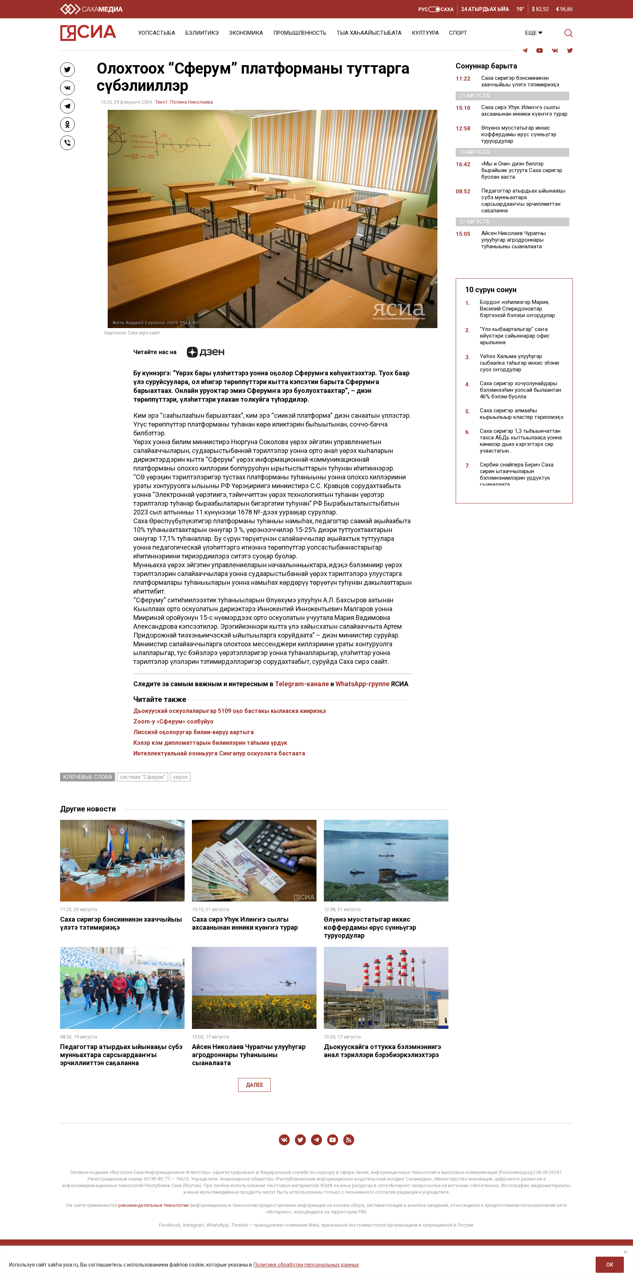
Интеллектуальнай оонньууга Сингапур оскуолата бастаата (219, 753)
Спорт (458, 33)
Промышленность (299, 33)
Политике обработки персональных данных (306, 1265)
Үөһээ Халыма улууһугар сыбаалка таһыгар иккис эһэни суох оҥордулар (519, 363)
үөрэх (180, 777)
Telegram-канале (302, 684)
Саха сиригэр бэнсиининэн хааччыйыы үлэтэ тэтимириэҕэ (520, 81)
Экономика (246, 33)
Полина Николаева (191, 102)
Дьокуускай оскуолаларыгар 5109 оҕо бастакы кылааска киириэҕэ (229, 710)
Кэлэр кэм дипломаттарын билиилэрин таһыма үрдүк (210, 742)
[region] (316, 1262)
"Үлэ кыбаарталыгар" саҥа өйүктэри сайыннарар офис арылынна (515, 336)
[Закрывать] (625, 1252)
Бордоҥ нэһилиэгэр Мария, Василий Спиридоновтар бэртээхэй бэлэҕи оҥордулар (517, 309)
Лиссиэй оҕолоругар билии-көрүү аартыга (193, 732)
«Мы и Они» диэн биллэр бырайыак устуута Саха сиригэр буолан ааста (521, 170)
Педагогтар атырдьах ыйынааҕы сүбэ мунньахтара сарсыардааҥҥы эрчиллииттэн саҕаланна (121, 1055)
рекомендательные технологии (153, 1205)
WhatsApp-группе (362, 684)
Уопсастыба (156, 33)
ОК (609, 1265)
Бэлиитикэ (202, 33)
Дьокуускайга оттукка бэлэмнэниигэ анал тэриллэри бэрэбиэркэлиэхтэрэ (382, 1051)
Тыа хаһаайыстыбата (369, 33)
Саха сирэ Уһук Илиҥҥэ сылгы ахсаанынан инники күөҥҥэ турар (245, 923)
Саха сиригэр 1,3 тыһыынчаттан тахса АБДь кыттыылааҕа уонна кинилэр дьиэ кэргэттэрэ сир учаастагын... (521, 441)
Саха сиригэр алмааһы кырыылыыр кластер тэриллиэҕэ (521, 413)
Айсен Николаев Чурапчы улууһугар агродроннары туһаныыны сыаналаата (249, 1055)
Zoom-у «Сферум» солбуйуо (173, 721)
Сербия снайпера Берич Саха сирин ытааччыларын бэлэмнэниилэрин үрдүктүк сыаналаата (517, 474)
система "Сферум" (142, 777)
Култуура (425, 33)
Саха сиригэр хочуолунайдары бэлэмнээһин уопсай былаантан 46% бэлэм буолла (520, 390)
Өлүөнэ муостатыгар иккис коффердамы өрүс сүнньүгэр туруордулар (370, 927)
